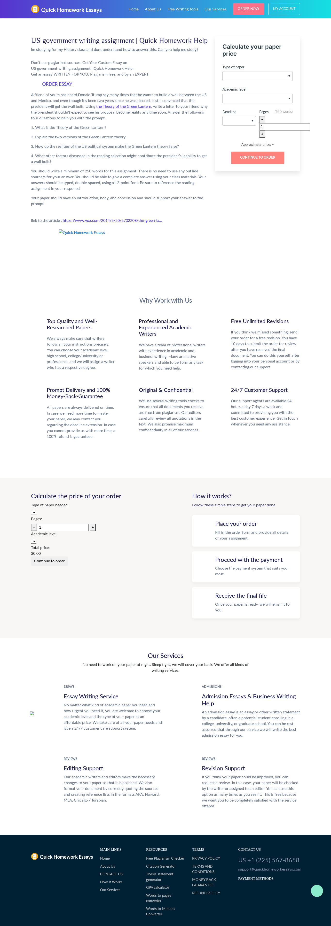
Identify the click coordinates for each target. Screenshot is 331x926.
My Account (284, 9)
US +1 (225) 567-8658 (268, 860)
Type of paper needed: (50, 505)
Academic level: (44, 534)
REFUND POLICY (206, 893)
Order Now (248, 9)
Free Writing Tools (182, 9)
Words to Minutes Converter (160, 911)
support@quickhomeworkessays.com (269, 869)
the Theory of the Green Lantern (123, 106)
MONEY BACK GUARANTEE (204, 882)
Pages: (36, 519)
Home (133, 9)
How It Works (111, 882)
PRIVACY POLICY (206, 858)
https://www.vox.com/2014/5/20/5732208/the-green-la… (112, 221)
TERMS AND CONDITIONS (203, 869)
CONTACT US (111, 874)
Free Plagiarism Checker (165, 858)
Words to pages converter (158, 898)
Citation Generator (161, 866)
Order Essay (57, 84)
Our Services (215, 9)
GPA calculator (157, 887)
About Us (153, 9)
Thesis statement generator (159, 877)
